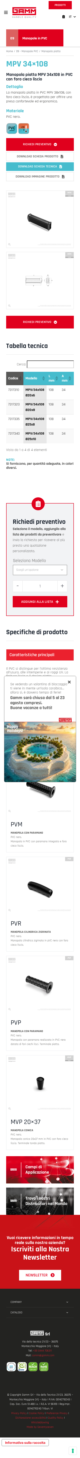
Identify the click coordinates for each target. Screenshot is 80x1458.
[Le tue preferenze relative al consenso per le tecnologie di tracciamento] (73, 1451)
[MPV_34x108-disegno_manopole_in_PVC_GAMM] (40, 254)
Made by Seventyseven (40, 1427)
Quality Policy (55, 1418)
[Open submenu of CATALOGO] (67, 1312)
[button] (6, 12)
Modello (39, 561)
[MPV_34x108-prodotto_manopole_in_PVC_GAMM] (40, 192)
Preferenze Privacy (56, 1413)
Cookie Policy (36, 1413)
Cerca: (21, 364)
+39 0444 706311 (42, 1351)
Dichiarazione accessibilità (30, 1418)
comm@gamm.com (43, 1355)
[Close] (69, 682)
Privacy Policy (19, 1413)
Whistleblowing (40, 1422)
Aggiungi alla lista (37, 601)
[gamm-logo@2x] (24, 8)
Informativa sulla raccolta (25, 1443)
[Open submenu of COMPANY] (67, 1302)
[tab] (40, 655)
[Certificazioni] (40, 1367)
